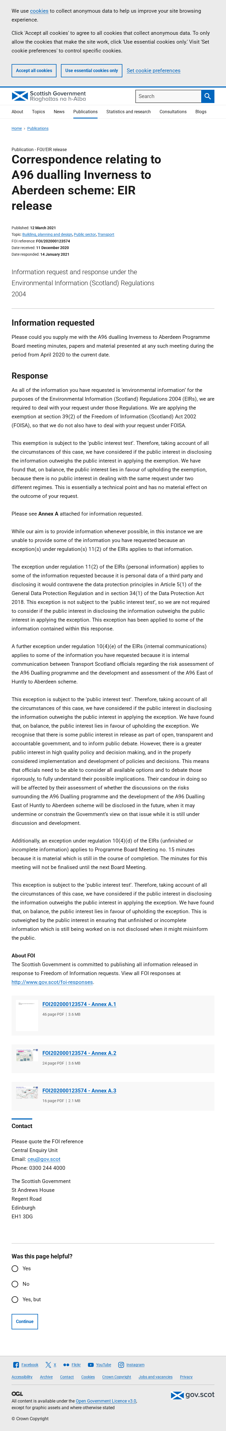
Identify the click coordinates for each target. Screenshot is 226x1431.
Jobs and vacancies (156, 1377)
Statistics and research (128, 111)
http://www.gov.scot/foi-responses (52, 982)
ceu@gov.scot (44, 1159)
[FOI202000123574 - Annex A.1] (27, 1015)
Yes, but (32, 1299)
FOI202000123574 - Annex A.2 (79, 1053)
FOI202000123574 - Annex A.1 (79, 1004)
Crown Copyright (116, 1377)
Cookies (88, 1377)
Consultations (173, 111)
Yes (27, 1268)
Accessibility (22, 1377)
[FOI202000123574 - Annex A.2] (27, 1055)
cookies (39, 11)
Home (17, 128)
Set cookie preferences (154, 70)
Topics (38, 111)
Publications (85, 111)
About (17, 111)
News (59, 111)
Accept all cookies (34, 70)
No (26, 1284)
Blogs (200, 111)
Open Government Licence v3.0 (106, 1401)
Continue (25, 1321)
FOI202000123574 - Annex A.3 (79, 1090)
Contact (67, 1377)
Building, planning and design (47, 234)
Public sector (85, 234)
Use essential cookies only (91, 70)
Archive (46, 1377)
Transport (106, 234)
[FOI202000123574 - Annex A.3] (27, 1092)
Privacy (186, 1377)
